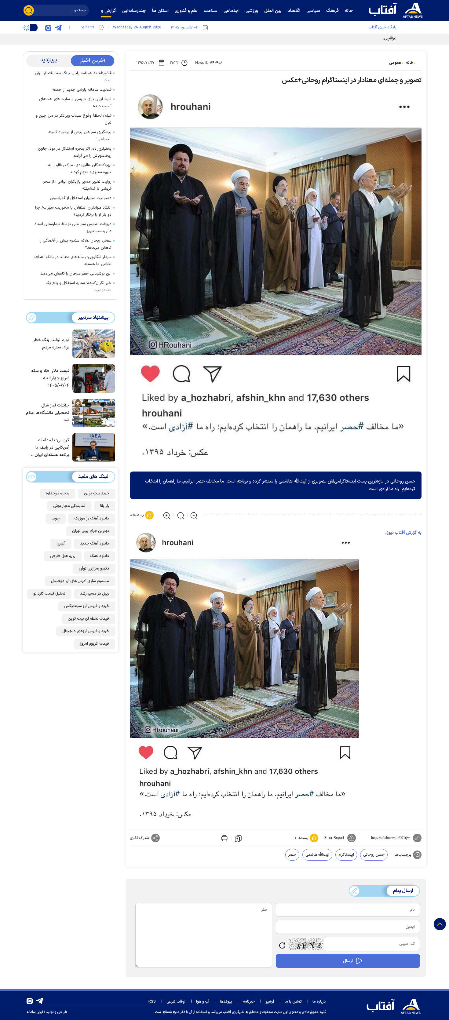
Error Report (334, 838)
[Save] (238, 838)
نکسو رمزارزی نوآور (94, 569)
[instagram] (48, 27)
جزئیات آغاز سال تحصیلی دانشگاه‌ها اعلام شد (47, 412)
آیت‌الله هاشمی (317, 855)
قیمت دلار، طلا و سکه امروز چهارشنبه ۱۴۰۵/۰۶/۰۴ (50, 378)
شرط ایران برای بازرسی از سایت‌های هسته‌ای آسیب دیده (75, 102)
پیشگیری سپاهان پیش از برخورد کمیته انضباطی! (79, 135)
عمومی (395, 63)
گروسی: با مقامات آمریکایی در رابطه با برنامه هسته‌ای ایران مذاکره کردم (52, 448)
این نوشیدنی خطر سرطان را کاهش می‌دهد (75, 274)
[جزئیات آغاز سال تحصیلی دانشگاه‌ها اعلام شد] (92, 412)
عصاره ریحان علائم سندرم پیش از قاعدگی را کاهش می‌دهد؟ (75, 244)
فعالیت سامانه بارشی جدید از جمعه (81, 90)
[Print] (224, 838)
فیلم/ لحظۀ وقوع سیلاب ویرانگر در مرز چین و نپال (73, 119)
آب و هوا (202, 1002)
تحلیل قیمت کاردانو (49, 594)
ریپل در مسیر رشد (94, 594)
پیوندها (226, 1002)
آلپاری (61, 544)
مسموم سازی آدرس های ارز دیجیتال (80, 581)
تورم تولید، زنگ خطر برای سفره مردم (51, 344)
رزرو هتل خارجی (62, 556)
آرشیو (269, 1002)
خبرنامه (249, 1002)
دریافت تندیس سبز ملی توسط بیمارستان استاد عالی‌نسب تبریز (73, 227)
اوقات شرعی (175, 1002)
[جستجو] (29, 10)
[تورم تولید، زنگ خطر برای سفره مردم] (92, 343)
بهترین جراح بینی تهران (90, 531)
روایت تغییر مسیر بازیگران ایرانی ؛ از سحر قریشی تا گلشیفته (77, 185)
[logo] (397, 9)
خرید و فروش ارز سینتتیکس (86, 606)
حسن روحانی (374, 855)
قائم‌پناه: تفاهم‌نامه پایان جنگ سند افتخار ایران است (73, 76)
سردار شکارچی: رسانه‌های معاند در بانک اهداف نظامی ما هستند (72, 260)
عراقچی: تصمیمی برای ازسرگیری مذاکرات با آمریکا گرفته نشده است (341, 38)
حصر (292, 855)
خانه (409, 63)
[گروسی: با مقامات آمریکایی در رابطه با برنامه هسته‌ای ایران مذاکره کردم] (92, 447)
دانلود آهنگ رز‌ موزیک (91, 518)
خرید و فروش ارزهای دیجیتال (85, 631)
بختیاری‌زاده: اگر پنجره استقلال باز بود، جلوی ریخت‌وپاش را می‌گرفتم (74, 152)
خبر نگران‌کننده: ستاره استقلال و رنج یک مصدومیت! (78, 286)
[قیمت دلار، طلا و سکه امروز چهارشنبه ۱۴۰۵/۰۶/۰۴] (92, 377)
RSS (152, 1002)
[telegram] (58, 27)
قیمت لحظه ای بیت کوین (88, 619)
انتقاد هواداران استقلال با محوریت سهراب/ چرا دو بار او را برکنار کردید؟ (73, 211)
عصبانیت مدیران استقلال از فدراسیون (80, 198)
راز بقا (104, 506)
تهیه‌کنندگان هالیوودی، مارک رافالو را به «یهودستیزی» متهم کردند (79, 168)
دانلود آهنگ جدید (94, 544)
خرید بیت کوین (96, 493)
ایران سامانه (35, 1012)
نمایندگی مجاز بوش (69, 506)
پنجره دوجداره (57, 493)
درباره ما (319, 1002)
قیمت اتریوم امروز (94, 644)
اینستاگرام (346, 855)
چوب (56, 518)
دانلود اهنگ (99, 556)
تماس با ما (293, 1002)
